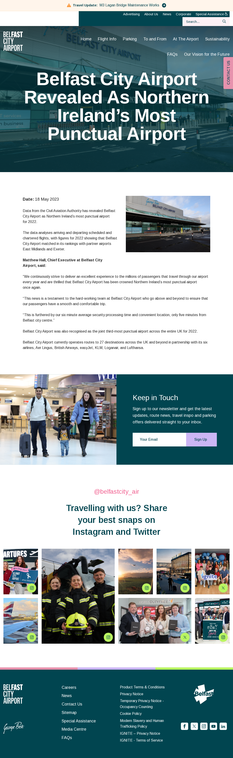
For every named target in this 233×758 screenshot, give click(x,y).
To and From (155, 39)
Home (86, 39)
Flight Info (107, 39)
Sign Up (200, 439)
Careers (69, 687)
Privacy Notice (131, 694)
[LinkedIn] (223, 726)
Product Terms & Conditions (142, 687)
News (167, 14)
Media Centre (74, 729)
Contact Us (72, 704)
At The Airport (186, 39)
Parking (130, 39)
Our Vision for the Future (207, 54)
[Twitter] (194, 726)
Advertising (131, 14)
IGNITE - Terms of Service (141, 740)
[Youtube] (213, 726)
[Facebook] (184, 726)
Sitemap (69, 712)
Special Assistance (210, 14)
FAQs (172, 54)
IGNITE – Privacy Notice (140, 733)
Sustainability (217, 39)
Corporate (183, 14)
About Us (151, 14)
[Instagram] (204, 726)
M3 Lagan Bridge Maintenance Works (129, 5)
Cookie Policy (131, 714)
